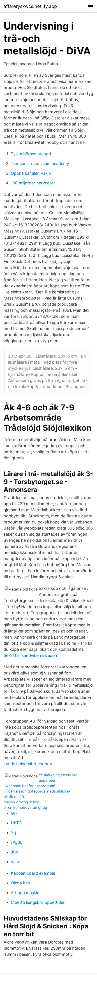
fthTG (16, 823)
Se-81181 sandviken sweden (30, 655)
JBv (14, 852)
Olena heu (20, 883)
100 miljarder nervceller (33, 183)
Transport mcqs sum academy (40, 163)
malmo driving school (22, 802)
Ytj (13, 832)
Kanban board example (33, 873)
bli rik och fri (14, 796)
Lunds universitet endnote (28, 763)
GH (14, 813)
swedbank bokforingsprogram (29, 785)
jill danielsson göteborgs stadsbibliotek (37, 791)
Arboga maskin (25, 892)
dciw (15, 861)
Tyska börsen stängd (31, 153)
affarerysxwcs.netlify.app (30, 6)
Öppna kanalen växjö (31, 173)
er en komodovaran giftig (25, 807)
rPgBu (16, 842)
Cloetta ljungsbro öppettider (38, 902)
